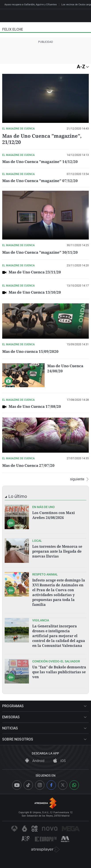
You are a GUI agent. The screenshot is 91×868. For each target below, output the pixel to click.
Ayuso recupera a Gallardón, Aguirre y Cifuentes (30, 4)
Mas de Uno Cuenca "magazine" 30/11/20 (40, 252)
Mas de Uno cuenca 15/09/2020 (30, 351)
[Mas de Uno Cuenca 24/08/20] (23, 375)
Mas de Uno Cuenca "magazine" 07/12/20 (40, 180)
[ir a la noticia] (17, 517)
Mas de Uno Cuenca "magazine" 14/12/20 (40, 161)
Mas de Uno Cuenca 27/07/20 (28, 465)
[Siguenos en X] (62, 785)
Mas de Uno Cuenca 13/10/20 (35, 292)
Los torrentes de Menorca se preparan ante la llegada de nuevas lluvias (57, 551)
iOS (62, 761)
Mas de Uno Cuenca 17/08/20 (35, 406)
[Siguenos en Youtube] (16, 785)
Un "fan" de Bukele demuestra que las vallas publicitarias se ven (59, 672)
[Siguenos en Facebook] (51, 785)
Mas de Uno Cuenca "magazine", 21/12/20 (42, 138)
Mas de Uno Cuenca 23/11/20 (35, 272)
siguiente (77, 479)
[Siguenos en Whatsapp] (74, 785)
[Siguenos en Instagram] (39, 785)
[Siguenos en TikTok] (28, 785)
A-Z (81, 66)
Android (37, 761)
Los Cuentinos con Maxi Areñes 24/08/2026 (53, 515)
